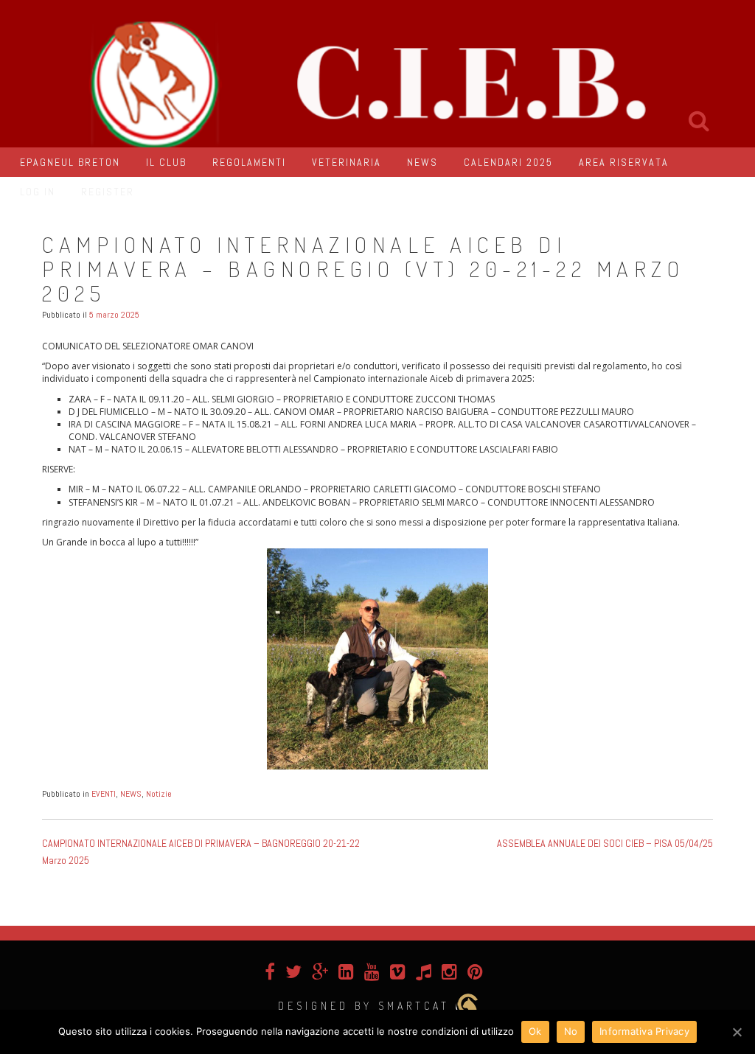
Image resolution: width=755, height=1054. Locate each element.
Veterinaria (346, 162)
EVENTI (103, 794)
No (571, 1031)
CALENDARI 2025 (508, 162)
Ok (535, 1031)
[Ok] (736, 1032)
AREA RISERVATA (624, 162)
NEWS (422, 162)
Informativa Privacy (644, 1031)
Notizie (159, 794)
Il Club (166, 162)
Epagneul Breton (70, 162)
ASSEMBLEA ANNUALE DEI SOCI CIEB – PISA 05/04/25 (605, 843)
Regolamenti (249, 162)
